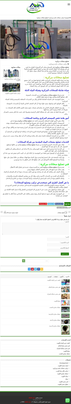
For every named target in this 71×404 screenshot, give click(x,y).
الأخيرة (67, 276)
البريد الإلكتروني (64, 242)
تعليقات (56, 276)
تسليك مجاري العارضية (54, 314)
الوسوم (49, 276)
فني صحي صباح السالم (54, 287)
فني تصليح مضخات (62, 212)
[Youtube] (32, 269)
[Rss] (41, 269)
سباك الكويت (64, 376)
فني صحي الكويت (63, 381)
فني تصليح (63, 164)
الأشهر (61, 276)
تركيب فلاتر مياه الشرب (62, 371)
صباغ (67, 379)
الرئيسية (67, 17)
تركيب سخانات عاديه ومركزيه (56, 17)
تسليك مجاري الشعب (54, 307)
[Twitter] (35, 269)
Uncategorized (63, 363)
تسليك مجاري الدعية (55, 320)
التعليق (67, 221)
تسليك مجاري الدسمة (54, 326)
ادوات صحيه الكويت (63, 365)
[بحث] (23, 260)
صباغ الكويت (57, 301)
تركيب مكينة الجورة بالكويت (12, 93)
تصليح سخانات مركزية (62, 207)
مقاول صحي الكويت (63, 384)
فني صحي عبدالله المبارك (53, 294)
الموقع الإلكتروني (64, 248)
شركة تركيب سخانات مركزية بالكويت (12, 79)
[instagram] (29, 269)
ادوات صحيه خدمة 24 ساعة (11, 212)
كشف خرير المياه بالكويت (53, 280)
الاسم (67, 237)
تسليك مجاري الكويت (62, 373)
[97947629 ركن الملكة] (35, 7)
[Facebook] (38, 269)
